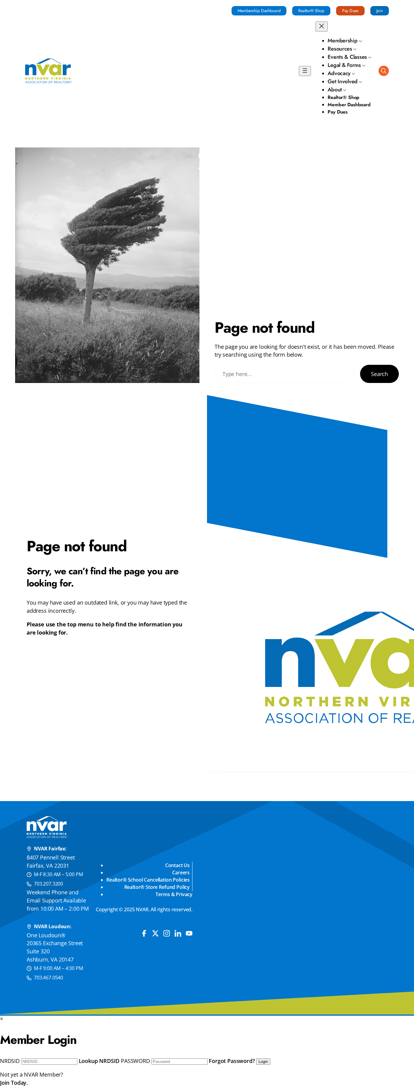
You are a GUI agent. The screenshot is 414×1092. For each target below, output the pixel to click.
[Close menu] (322, 26)
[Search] (384, 71)
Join (379, 11)
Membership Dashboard (259, 11)
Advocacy (339, 73)
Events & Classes (347, 57)
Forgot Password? (232, 1060)
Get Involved (343, 81)
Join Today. (14, 1082)
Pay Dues (350, 11)
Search (379, 374)
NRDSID (10, 1060)
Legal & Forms (344, 65)
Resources (340, 49)
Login (263, 1061)
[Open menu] (305, 71)
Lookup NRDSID (99, 1060)
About (335, 90)
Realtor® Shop (311, 11)
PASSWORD (135, 1060)
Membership (342, 41)
